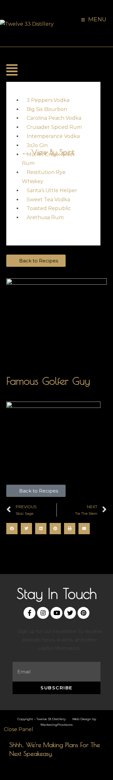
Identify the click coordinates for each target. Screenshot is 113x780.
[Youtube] (56, 613)
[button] (10, 70)
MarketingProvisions (56, 725)
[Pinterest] (83, 613)
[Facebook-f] (29, 613)
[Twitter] (70, 613)
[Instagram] (43, 613)
